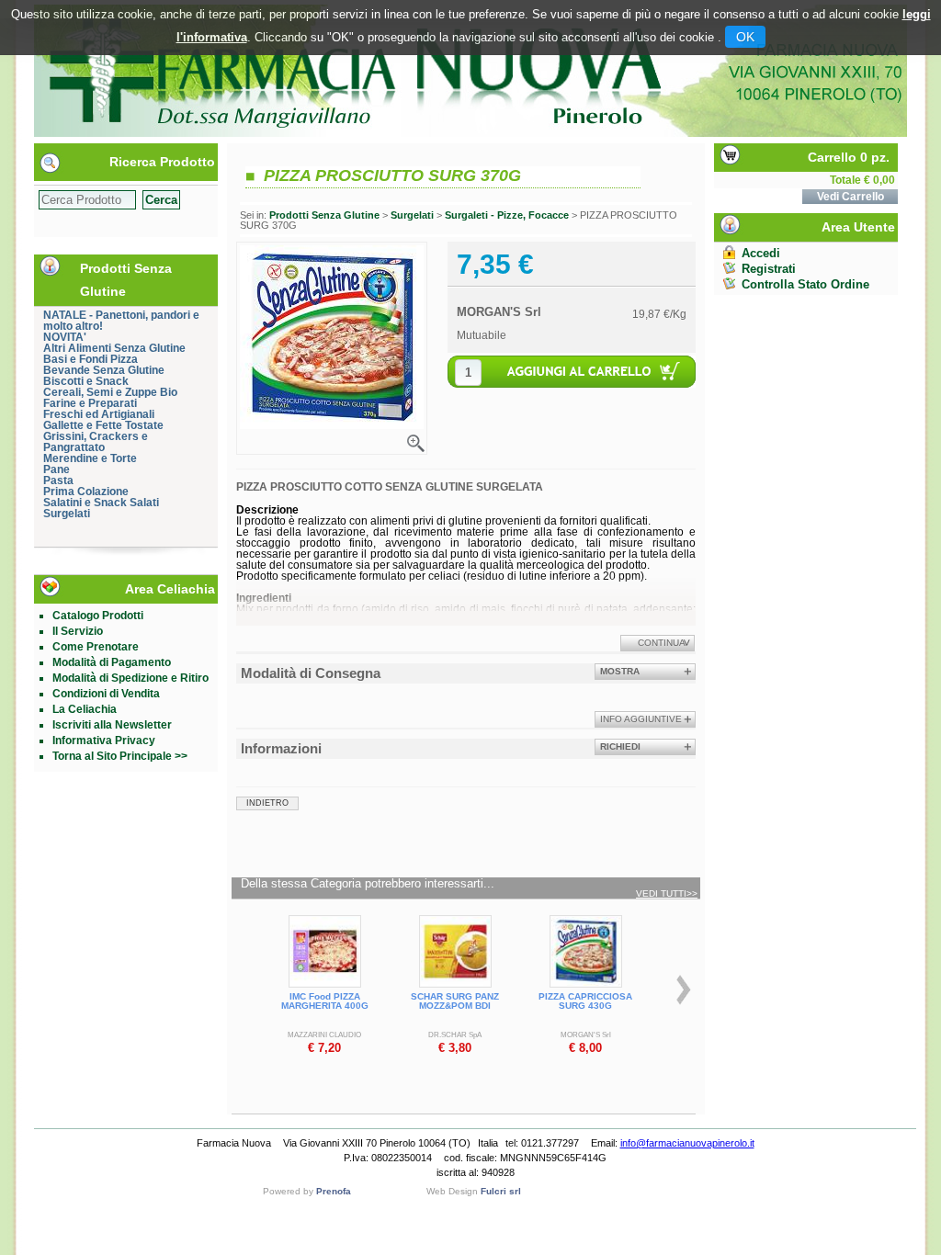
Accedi (761, 253)
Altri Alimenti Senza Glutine (114, 348)
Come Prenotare (95, 646)
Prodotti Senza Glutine (324, 214)
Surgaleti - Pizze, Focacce (507, 214)
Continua (662, 643)
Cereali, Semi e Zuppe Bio (110, 392)
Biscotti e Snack (86, 381)
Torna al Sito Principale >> (119, 756)
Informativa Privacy (103, 740)
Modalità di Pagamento (111, 662)
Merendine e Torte (90, 458)
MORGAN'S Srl (499, 312)
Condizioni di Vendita (106, 693)
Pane (56, 469)
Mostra (620, 671)
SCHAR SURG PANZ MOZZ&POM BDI (455, 1001)
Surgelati (66, 513)
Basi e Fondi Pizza (90, 359)
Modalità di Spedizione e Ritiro (130, 678)
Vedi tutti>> (666, 894)
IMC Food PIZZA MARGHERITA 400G (324, 1001)
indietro (267, 803)
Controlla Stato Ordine (805, 284)
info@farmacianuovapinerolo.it (687, 1142)
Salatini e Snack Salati (101, 502)
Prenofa (333, 1191)
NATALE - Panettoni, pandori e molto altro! (121, 321)
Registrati (769, 269)
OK (745, 36)
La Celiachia (84, 709)
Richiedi (620, 746)
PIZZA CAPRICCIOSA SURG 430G (585, 1001)
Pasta (58, 480)
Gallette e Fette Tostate (103, 425)
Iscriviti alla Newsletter (112, 724)
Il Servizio (77, 631)
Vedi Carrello (850, 196)
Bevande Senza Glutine (103, 370)
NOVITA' (64, 337)
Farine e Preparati (90, 403)
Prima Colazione (86, 491)
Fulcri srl (501, 1191)
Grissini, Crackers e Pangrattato (95, 442)
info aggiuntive (641, 719)
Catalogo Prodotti (97, 615)
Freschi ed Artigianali (98, 414)
